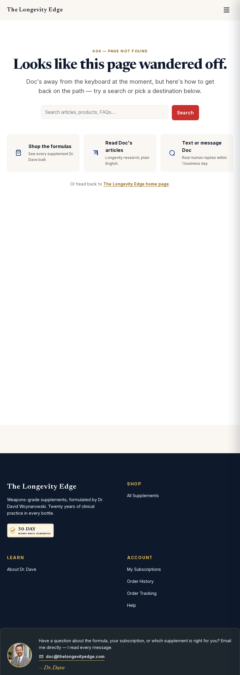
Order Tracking (142, 593)
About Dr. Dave (21, 569)
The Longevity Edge (35, 10)
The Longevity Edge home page (136, 183)
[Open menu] (226, 10)
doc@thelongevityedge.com (75, 656)
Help (131, 605)
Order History (140, 581)
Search (185, 113)
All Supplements (143, 495)
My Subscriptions (144, 569)
